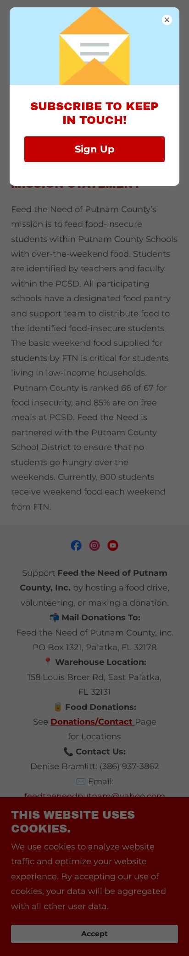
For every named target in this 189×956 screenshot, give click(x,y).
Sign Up (94, 149)
